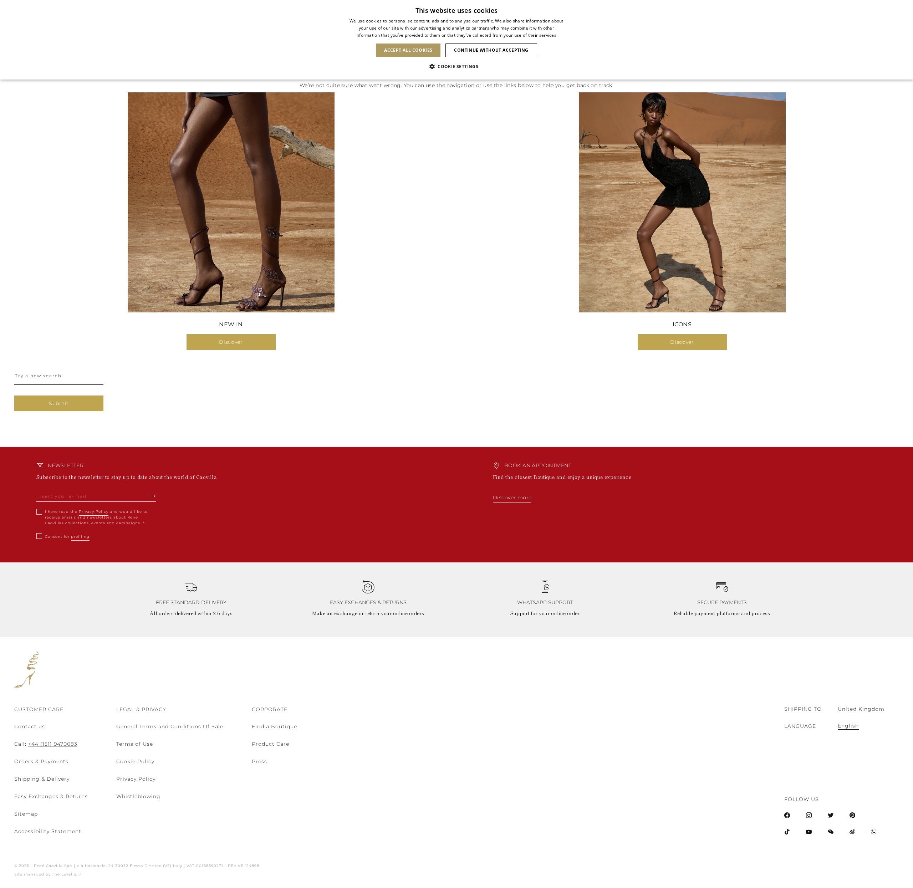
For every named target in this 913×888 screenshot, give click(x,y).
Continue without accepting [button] (491, 50)
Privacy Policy (93, 511)
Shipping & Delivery (42, 779)
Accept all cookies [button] (408, 50)
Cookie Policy (135, 761)
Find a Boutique (274, 726)
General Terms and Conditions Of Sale (169, 726)
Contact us (29, 726)
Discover (231, 342)
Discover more (512, 497)
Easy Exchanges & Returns (51, 796)
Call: (45, 744)
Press (259, 761)
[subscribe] (153, 496)
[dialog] (456, 40)
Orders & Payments (41, 761)
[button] (456, 66)
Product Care (270, 744)
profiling (80, 536)
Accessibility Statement (47, 831)
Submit (59, 403)
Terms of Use (134, 744)
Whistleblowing (138, 796)
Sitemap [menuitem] (26, 814)
